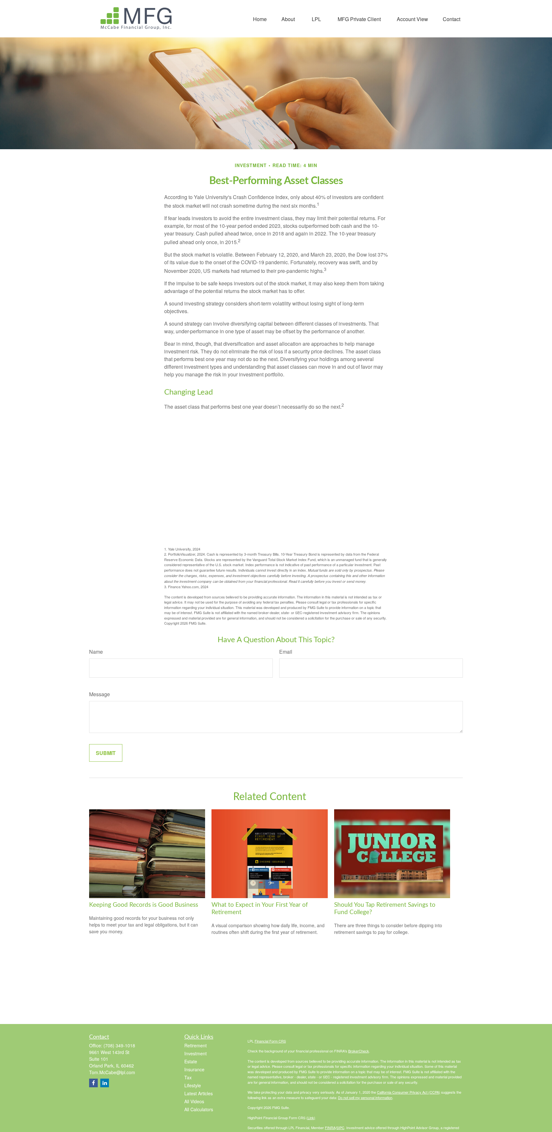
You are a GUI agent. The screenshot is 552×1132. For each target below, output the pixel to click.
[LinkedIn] (104, 1083)
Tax (188, 1077)
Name (96, 651)
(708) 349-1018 (119, 1045)
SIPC (340, 1127)
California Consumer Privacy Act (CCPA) (408, 1092)
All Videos (194, 1101)
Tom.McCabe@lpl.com (112, 1072)
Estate (190, 1061)
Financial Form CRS (270, 1040)
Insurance (194, 1069)
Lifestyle (192, 1085)
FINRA (330, 1127)
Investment (195, 1053)
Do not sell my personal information (365, 1097)
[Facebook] (93, 1083)
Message (99, 694)
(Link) (310, 1117)
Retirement (195, 1045)
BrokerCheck (358, 1050)
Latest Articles (198, 1093)
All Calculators (198, 1109)
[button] (259, 18)
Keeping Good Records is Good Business (143, 905)
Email (285, 651)
